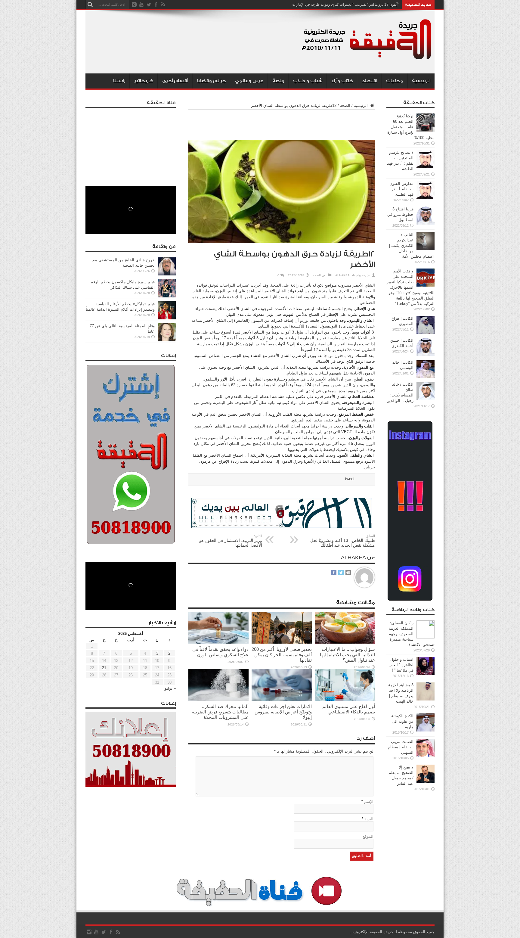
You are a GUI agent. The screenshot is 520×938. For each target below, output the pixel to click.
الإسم (368, 801)
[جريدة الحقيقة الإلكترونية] (367, 58)
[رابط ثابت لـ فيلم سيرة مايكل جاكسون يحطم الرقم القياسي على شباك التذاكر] (167, 296)
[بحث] (89, 4)
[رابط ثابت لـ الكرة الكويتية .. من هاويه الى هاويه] (425, 730)
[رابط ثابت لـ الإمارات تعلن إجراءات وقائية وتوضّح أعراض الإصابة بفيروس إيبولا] (282, 699)
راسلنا (119, 80)
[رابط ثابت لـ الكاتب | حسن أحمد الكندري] (425, 354)
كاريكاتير (143, 80)
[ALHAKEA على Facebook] (333, 573)
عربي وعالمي (249, 80)
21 (104, 668)
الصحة (345, 105)
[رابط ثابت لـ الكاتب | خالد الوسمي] (425, 376)
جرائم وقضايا (211, 80)
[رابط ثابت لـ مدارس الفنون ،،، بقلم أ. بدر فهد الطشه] (425, 197)
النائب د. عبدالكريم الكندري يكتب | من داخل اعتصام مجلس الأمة (412, 245)
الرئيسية (421, 80)
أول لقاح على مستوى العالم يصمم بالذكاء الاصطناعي (348, 709)
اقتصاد (369, 80)
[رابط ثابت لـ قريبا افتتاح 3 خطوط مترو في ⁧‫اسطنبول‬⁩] (425, 223)
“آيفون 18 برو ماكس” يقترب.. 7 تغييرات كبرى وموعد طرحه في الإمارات (345, 4)
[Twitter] (149, 4)
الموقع (368, 836)
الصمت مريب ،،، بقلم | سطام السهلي (400, 747)
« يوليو (170, 688)
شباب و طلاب (307, 80)
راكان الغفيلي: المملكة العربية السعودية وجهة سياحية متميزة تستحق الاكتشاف (412, 634)
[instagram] (134, 4)
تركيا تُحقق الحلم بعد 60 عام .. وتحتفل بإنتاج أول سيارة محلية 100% (411, 127)
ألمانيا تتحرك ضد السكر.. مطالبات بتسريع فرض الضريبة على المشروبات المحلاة (220, 712)
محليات (394, 80)
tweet (349, 479)
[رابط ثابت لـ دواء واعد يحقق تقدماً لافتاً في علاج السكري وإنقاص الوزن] (218, 642)
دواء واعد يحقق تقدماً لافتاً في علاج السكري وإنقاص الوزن (220, 652)
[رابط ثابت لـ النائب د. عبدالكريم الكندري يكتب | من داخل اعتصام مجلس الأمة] (425, 249)
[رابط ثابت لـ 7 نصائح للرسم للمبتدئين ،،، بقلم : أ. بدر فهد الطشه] (425, 166)
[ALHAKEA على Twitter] (341, 573)
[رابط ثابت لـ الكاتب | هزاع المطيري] (425, 332)
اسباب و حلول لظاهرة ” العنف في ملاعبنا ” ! (400, 664)
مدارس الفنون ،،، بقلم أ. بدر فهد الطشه (401, 189)
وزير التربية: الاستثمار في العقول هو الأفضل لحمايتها (230, 541)
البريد (368, 819)
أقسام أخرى (175, 80)
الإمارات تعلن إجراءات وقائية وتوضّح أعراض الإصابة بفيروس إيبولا (283, 712)
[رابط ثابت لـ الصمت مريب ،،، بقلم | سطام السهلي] (425, 755)
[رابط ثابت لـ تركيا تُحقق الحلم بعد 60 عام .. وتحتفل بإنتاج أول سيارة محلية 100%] (425, 130)
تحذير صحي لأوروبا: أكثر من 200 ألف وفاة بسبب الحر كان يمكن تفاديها (282, 655)
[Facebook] (156, 4)
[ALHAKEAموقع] (348, 573)
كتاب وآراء (342, 80)
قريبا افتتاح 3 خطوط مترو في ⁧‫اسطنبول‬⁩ (400, 214)
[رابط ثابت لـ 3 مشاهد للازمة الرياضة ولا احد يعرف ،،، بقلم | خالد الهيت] (425, 699)
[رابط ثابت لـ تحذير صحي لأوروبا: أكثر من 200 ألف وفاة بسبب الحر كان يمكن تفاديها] (282, 642)
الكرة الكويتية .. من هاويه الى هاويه (400, 721)
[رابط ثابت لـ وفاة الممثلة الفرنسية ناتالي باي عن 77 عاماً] (167, 340)
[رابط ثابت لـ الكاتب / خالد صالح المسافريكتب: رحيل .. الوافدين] (425, 398)
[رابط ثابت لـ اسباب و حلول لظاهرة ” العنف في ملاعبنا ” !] (425, 673)
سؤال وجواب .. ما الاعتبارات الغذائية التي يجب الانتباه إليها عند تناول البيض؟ (347, 655)
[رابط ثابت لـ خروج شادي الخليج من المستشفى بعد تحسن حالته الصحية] (167, 274)
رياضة (278, 80)
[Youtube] (141, 4)
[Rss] (163, 4)
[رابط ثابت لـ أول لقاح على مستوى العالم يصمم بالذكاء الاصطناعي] (345, 699)
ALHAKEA (342, 275)
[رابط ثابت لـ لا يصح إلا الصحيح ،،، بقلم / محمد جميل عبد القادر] (425, 781)
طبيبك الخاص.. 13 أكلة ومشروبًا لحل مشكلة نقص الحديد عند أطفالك (342, 541)
